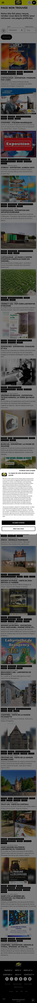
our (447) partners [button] (10, 478)
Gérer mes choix (18, 529)
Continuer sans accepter (27, 470)
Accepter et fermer (18, 523)
